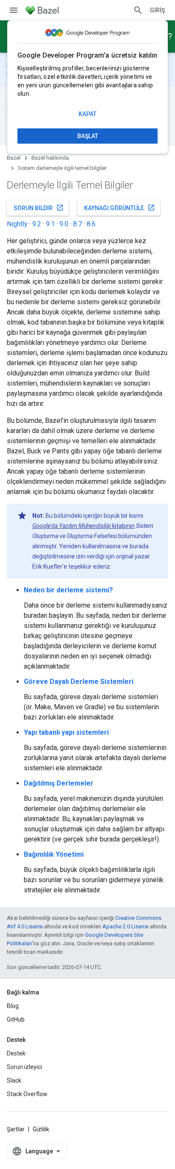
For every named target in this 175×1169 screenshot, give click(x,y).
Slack (14, 1080)
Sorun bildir (39, 207)
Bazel (13, 158)
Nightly (17, 224)
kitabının (83, 525)
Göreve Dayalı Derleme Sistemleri (78, 682)
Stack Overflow (27, 1094)
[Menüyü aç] (13, 10)
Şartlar (16, 1129)
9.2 (36, 224)
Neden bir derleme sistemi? (68, 590)
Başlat (87, 136)
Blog (13, 1005)
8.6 (91, 224)
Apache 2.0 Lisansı (125, 926)
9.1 (50, 224)
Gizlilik (41, 1129)
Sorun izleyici (24, 1066)
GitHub (16, 1019)
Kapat (87, 114)
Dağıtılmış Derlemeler (58, 783)
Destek (16, 1053)
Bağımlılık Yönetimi (54, 854)
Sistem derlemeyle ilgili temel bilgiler (62, 168)
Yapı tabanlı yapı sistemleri (66, 732)
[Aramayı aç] (138, 10)
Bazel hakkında (50, 158)
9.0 (63, 224)
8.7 (77, 224)
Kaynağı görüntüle (119, 207)
